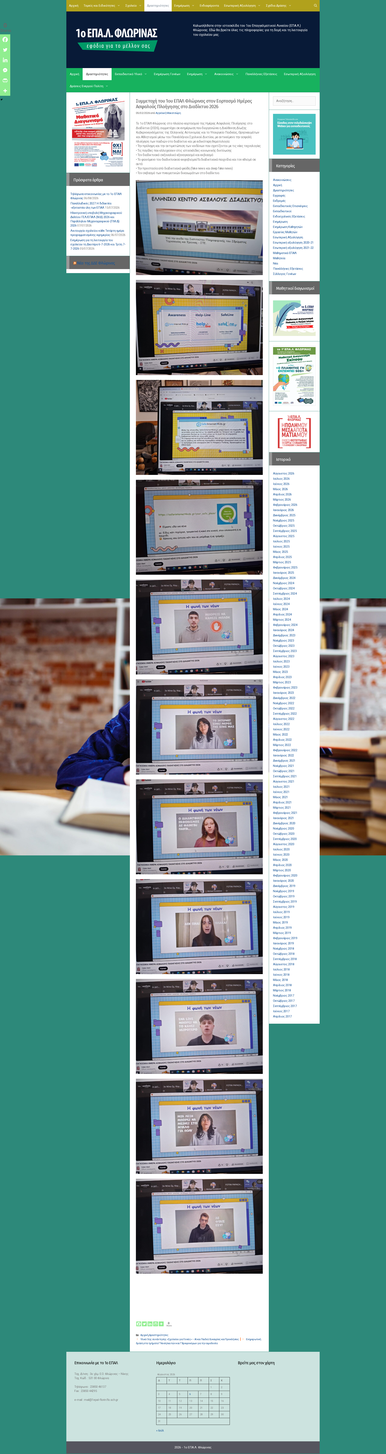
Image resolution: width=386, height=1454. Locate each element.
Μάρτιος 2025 (282, 562)
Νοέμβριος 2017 (283, 995)
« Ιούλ (160, 1430)
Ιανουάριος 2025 (283, 572)
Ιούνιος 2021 (281, 792)
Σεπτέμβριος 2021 (285, 776)
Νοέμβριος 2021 (283, 766)
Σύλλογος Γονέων (284, 274)
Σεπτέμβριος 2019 (285, 901)
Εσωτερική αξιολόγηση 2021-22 (293, 248)
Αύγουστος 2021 (283, 781)
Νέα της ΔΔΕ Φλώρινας (96, 263)
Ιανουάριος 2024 (283, 630)
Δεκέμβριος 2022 (284, 698)
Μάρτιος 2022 (282, 745)
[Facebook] (138, 1321)
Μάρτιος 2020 (282, 870)
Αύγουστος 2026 (283, 473)
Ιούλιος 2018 (281, 969)
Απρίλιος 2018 (282, 985)
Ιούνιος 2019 (281, 917)
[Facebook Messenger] (5, 70)
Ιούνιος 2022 (281, 729)
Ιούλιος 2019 (281, 912)
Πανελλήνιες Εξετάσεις (261, 74)
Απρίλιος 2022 (282, 740)
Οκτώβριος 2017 (283, 1001)
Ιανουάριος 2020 (283, 881)
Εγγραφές (279, 195)
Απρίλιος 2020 (282, 865)
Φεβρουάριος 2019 (285, 938)
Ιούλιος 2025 (281, 541)
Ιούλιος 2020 (281, 849)
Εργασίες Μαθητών (285, 232)
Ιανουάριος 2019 (283, 943)
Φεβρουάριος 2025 (285, 567)
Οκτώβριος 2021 (283, 771)
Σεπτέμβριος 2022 (285, 713)
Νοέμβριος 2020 (283, 828)
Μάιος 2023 (280, 672)
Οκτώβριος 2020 (283, 834)
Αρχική (73, 5)
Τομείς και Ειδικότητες (99, 5)
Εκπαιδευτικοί (282, 211)
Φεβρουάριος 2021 (285, 813)
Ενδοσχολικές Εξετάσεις (289, 216)
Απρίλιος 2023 (282, 677)
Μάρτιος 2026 (282, 499)
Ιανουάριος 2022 (283, 755)
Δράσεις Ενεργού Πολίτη (86, 86)
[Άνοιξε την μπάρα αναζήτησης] (315, 5)
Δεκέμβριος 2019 (284, 886)
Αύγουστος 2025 (283, 536)
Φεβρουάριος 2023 (285, 687)
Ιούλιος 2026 (281, 479)
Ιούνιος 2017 (281, 1011)
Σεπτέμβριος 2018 (285, 959)
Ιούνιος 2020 (281, 854)
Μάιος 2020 (280, 860)
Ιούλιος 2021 (281, 787)
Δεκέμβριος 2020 (284, 823)
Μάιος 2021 (280, 797)
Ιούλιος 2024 (281, 599)
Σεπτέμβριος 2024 (285, 593)
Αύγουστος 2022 (283, 719)
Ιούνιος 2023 (281, 666)
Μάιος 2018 (280, 980)
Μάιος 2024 (280, 609)
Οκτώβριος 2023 (283, 646)
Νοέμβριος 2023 (283, 640)
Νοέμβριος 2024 (283, 583)
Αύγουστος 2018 (283, 964)
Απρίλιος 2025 (282, 557)
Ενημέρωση (182, 5)
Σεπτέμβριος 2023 (285, 651)
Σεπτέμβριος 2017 (285, 1006)
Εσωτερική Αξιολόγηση (240, 5)
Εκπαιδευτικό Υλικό (128, 74)
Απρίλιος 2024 (282, 614)
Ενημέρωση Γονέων (167, 74)
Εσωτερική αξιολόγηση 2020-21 (293, 242)
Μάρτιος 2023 (282, 682)
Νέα (275, 263)
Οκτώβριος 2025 (283, 526)
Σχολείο (131, 5)
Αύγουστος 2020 (283, 844)
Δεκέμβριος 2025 (284, 515)
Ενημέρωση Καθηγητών (287, 227)
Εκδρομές (279, 201)
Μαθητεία (279, 258)
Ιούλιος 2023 (281, 661)
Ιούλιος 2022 (281, 724)
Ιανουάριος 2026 (283, 510)
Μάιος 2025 (280, 552)
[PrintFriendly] (155, 1321)
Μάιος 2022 (280, 734)
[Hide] (1, 99)
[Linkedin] (150, 1321)
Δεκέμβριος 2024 (284, 578)
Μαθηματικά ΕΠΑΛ (285, 253)
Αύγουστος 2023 (283, 656)
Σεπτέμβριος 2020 (285, 839)
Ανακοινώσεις (224, 74)
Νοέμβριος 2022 (283, 703)
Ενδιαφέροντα (209, 5)
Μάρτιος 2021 (282, 807)
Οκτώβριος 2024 (283, 588)
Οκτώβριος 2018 (283, 954)
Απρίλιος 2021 (282, 802)
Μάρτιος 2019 (282, 933)
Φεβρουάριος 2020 (285, 875)
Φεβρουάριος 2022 (285, 750)
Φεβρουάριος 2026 (285, 505)
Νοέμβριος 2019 (283, 891)
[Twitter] (144, 1321)
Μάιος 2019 (280, 922)
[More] (161, 1321)
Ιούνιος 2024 (281, 604)
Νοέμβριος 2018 (283, 948)
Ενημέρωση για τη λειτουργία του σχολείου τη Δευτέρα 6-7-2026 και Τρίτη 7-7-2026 (98, 244)
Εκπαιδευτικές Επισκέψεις (290, 206)
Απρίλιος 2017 (282, 1016)
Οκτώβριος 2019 (283, 896)
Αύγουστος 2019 (283, 907)
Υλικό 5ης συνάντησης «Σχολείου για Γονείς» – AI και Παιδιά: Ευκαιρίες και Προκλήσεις (189, 1339)
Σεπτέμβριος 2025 (285, 531)
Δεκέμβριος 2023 (284, 635)
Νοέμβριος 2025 (283, 520)
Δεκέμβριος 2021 (284, 760)
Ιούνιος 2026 (281, 484)
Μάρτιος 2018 (282, 990)
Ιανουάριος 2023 (283, 693)
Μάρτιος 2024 (282, 619)
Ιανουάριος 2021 (283, 818)
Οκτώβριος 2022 (283, 708)
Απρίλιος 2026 (282, 494)
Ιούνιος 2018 (281, 974)
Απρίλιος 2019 (282, 928)
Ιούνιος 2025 (281, 546)
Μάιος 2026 (280, 489)
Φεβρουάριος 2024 (285, 625)
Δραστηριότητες (158, 5)
